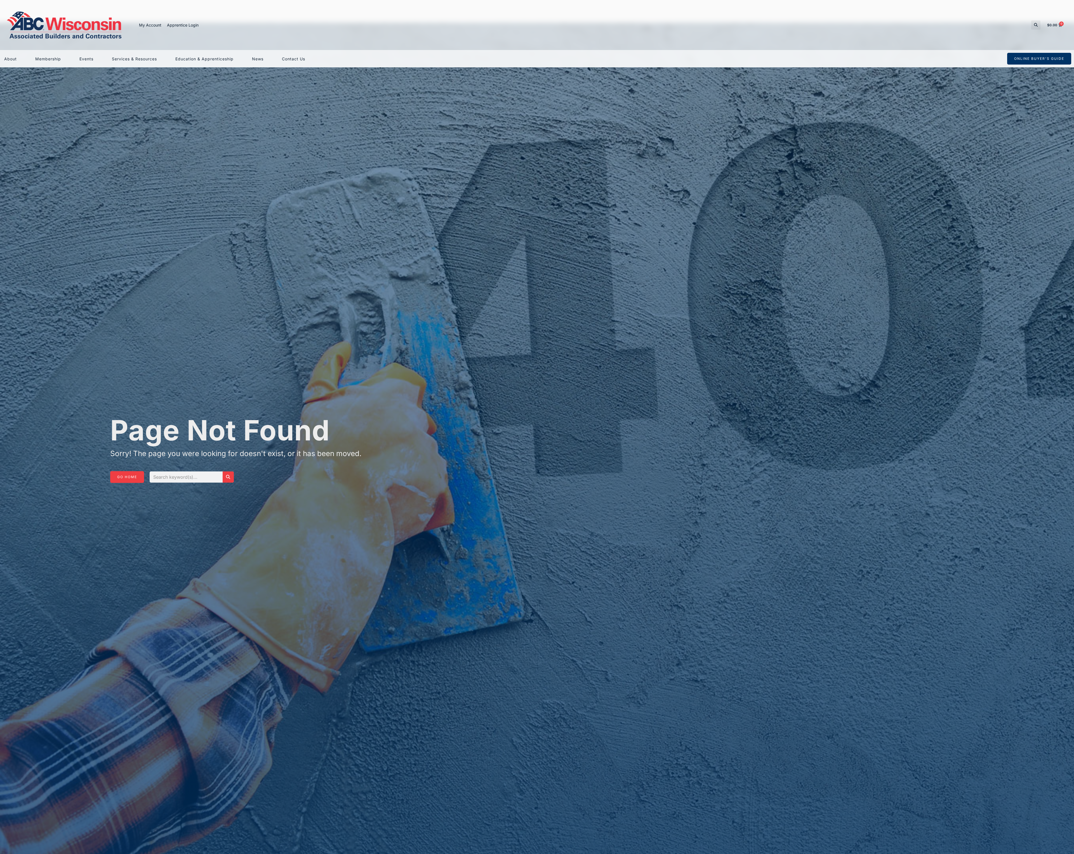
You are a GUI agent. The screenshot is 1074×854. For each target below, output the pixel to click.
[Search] (228, 477)
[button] (1035, 25)
